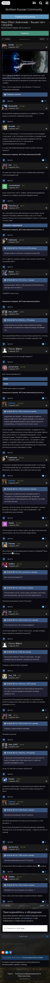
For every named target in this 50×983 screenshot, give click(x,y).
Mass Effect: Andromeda (11, 78)
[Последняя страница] (47, 39)
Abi (9, 165)
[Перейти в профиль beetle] (4, 46)
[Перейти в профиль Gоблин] (4, 404)
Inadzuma (12, 240)
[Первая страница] (3, 39)
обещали (10, 75)
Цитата (10, 101)
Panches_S (13, 206)
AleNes (11, 564)
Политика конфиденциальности (28, 974)
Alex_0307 (13, 312)
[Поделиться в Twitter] (6, 952)
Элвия (11, 523)
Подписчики (23, 936)
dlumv (11, 272)
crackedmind (14, 185)
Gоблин (25, 885)
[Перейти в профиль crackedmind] (4, 186)
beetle (8, 28)
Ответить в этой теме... (15, 928)
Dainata (11, 544)
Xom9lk (11, 126)
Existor (11, 779)
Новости (27, 28)
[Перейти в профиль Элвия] (4, 524)
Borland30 (12, 106)
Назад (7, 39)
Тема (9, 974)
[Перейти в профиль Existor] (4, 780)
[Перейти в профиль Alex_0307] (4, 312)
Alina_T (25, 280)
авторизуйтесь (26, 918)
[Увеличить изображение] (25, 62)
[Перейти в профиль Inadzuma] (4, 241)
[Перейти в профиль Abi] (4, 166)
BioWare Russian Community (24, 9)
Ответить (25, 33)
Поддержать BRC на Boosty (25, 17)
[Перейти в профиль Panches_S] (4, 206)
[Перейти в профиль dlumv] (4, 272)
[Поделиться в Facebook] (10, 952)
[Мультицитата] (3, 101)
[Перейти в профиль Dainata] (4, 544)
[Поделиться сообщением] (46, 47)
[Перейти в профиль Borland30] (4, 107)
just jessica (13, 367)
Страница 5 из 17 (25, 39)
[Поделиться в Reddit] (3, 952)
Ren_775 (25, 320)
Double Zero (27, 620)
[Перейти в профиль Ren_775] (4, 676)
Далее (42, 39)
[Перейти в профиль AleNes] (4, 565)
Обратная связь (24, 976)
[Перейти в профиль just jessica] (4, 367)
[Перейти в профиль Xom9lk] (4, 127)
